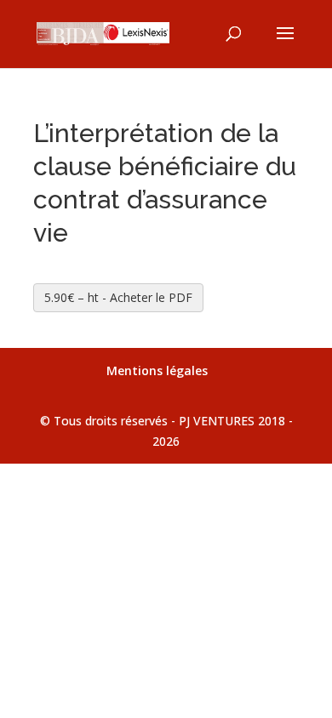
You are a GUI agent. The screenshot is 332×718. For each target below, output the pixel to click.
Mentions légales (157, 370)
